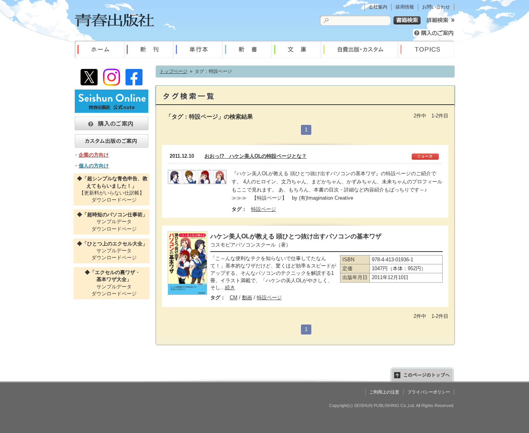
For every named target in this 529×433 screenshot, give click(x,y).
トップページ (173, 71)
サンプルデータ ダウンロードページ (112, 221)
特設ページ (263, 209)
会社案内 (378, 7)
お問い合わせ (436, 7)
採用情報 (404, 7)
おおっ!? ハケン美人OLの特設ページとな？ (255, 156)
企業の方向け (94, 155)
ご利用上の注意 (384, 392)
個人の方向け (94, 166)
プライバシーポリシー (428, 392)
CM (233, 297)
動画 (247, 297)
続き (230, 287)
